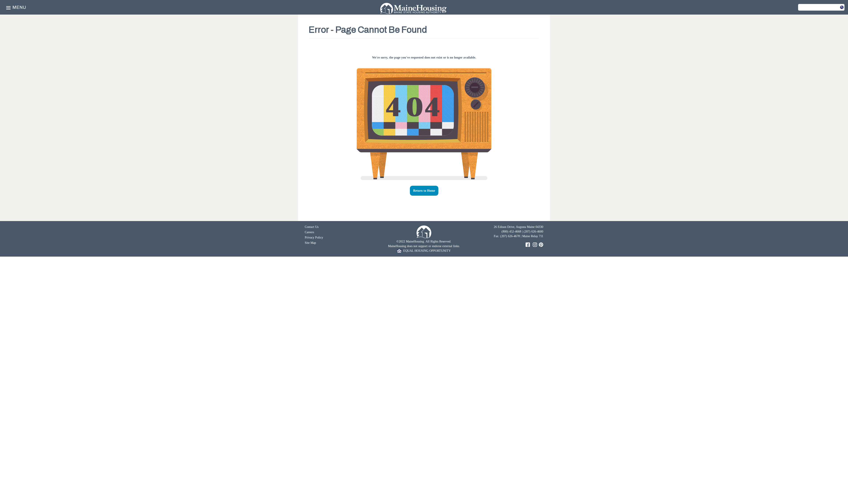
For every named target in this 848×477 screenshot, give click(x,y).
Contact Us (311, 227)
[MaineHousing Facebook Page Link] (528, 244)
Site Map (310, 242)
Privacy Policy (314, 237)
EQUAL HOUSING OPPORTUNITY (426, 250)
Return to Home (424, 190)
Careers (309, 232)
